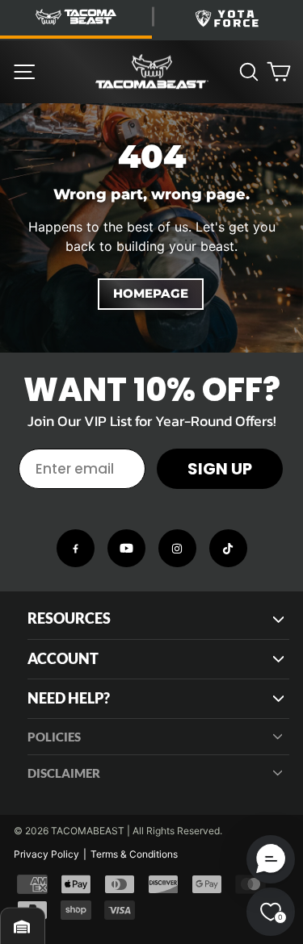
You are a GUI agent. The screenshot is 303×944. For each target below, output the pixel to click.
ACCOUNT (63, 658)
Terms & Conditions (134, 854)
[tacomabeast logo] (151, 72)
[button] (270, 859)
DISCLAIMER (63, 773)
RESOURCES (69, 618)
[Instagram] (177, 548)
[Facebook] (76, 548)
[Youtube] (126, 548)
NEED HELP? (68, 698)
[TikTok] (228, 548)
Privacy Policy (46, 854)
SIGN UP (219, 468)
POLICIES (54, 736)
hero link (24, 112)
